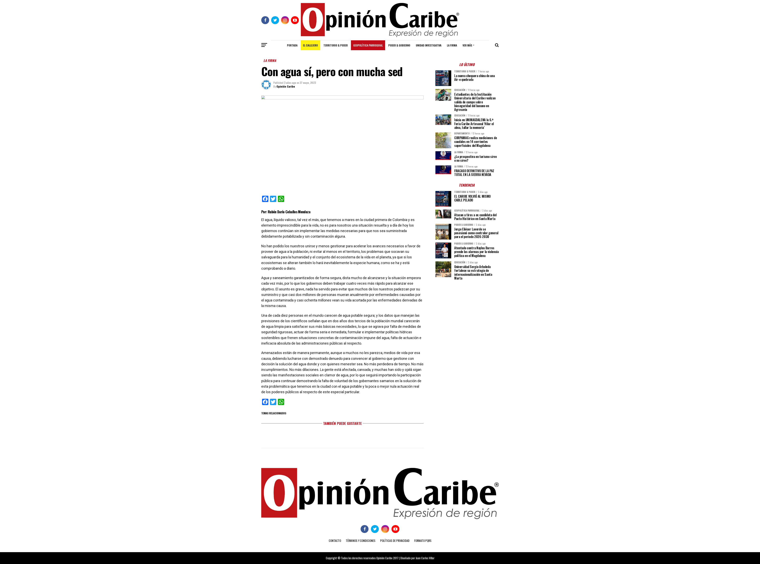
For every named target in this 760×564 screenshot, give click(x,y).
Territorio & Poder (335, 45)
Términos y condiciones (360, 540)
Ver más (467, 45)
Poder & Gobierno (399, 45)
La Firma (452, 45)
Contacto (335, 540)
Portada (292, 45)
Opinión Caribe (285, 86)
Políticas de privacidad (394, 540)
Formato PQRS (422, 540)
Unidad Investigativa (428, 45)
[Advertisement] (467, 310)
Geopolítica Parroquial (368, 45)
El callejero (310, 45)
